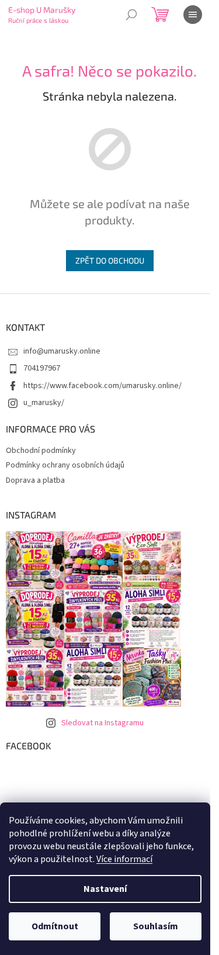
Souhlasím (155, 926)
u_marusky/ (43, 403)
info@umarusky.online (61, 351)
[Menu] (192, 14)
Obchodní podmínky (41, 450)
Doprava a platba (35, 480)
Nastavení (105, 889)
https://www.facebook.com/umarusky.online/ (102, 386)
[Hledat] (131, 14)
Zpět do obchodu (109, 260)
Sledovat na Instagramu (102, 723)
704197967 (41, 368)
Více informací (124, 859)
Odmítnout (55, 926)
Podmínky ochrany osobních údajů (65, 465)
